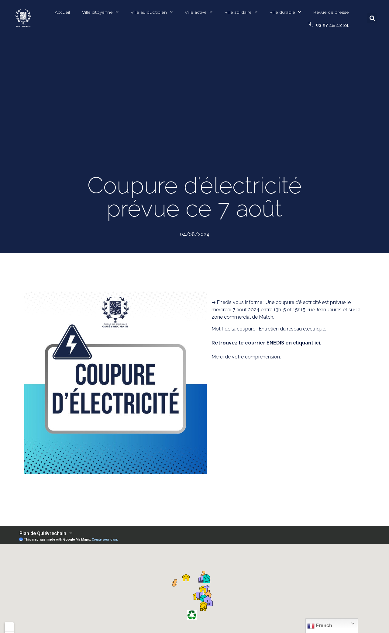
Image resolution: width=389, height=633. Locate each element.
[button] (329, 25)
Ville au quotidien (149, 12)
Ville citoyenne (97, 12)
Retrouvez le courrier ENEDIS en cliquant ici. (266, 343)
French (323, 625)
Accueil (62, 12)
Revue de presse (331, 12)
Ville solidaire (238, 12)
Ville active (196, 12)
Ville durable (282, 12)
